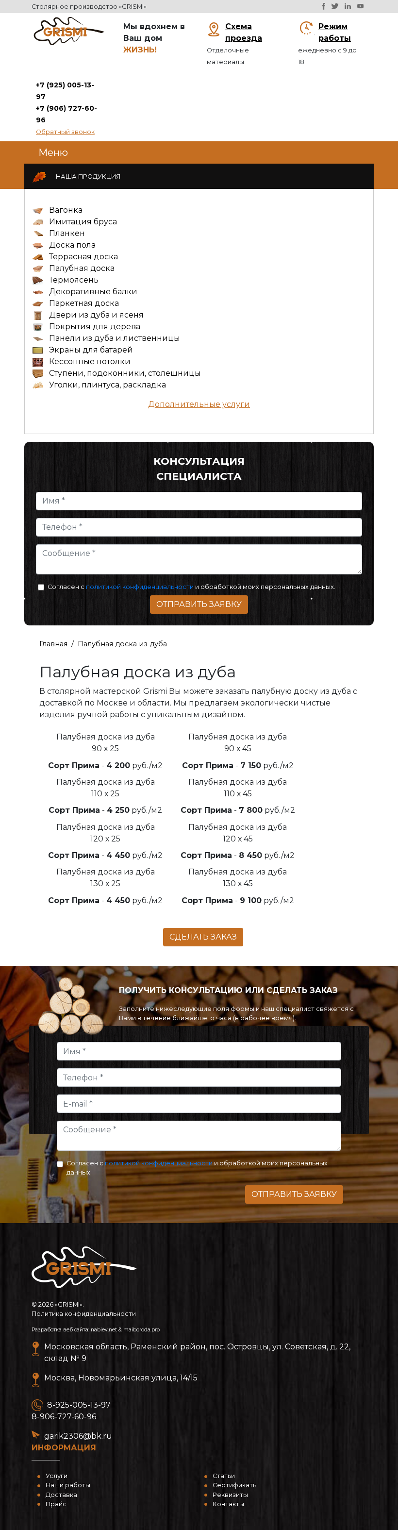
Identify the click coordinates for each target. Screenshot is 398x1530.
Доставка (61, 1494)
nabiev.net (104, 1330)
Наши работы (68, 1485)
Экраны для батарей (91, 349)
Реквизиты (230, 1494)
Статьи (224, 1476)
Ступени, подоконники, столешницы (125, 373)
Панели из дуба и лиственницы (114, 338)
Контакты (228, 1504)
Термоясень (74, 280)
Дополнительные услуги (199, 404)
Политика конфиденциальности (84, 1313)
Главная (53, 643)
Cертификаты (235, 1485)
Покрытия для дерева (94, 326)
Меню (53, 152)
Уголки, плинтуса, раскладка (107, 384)
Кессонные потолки (90, 361)
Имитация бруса (83, 221)
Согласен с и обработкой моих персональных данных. (191, 586)
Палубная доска (82, 268)
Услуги (56, 1476)
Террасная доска (83, 256)
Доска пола (72, 245)
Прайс (56, 1504)
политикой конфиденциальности (140, 586)
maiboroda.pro (141, 1330)
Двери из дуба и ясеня (96, 314)
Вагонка (66, 210)
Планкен (67, 233)
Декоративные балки (93, 291)
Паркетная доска (84, 303)
